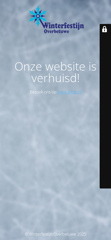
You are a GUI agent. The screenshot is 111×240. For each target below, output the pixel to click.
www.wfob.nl (70, 92)
